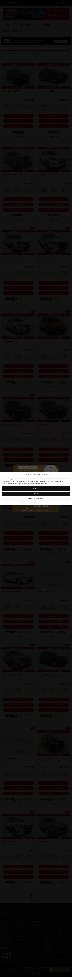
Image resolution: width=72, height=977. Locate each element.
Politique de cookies (27, 503)
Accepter (36, 488)
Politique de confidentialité (41, 503)
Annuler (36, 494)
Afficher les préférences (36, 499)
